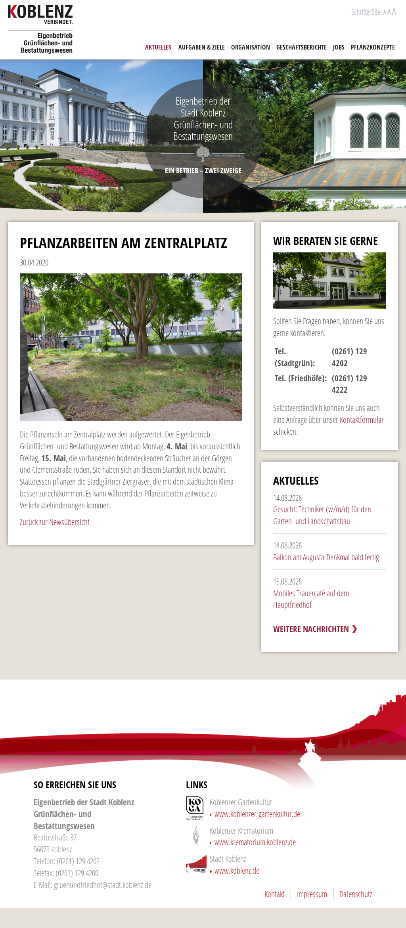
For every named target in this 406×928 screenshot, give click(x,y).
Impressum (312, 893)
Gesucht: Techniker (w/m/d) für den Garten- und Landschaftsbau (322, 515)
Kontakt (274, 893)
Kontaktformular (362, 419)
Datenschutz (355, 893)
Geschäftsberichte (301, 47)
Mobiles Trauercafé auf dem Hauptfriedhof (311, 599)
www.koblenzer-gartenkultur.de (257, 813)
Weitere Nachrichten (311, 628)
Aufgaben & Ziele (201, 47)
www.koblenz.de (236, 870)
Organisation (250, 47)
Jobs (339, 47)
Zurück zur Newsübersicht (55, 521)
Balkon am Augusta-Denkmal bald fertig (326, 557)
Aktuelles (158, 47)
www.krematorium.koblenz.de (255, 842)
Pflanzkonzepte (373, 47)
